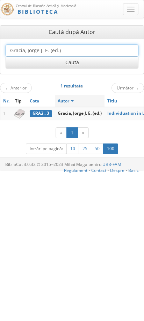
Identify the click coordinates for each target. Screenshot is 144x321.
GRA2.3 (41, 113)
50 (97, 149)
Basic (133, 170)
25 (84, 149)
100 (110, 149)
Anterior (16, 88)
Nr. (6, 101)
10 (72, 149)
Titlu (112, 101)
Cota (34, 101)
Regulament (75, 170)
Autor (64, 101)
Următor (128, 88)
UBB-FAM (111, 164)
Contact (98, 170)
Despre (117, 170)
